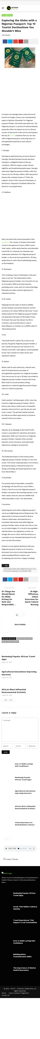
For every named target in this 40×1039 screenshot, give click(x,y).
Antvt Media (6, 35)
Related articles (9, 638)
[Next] (8, 838)
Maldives (5, 242)
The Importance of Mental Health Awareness (24, 969)
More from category (10, 641)
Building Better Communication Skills (22, 955)
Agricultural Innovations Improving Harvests (25, 792)
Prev (5, 700)
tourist (12, 135)
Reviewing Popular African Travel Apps (23, 778)
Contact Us (6, 995)
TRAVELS (10, 15)
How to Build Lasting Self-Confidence (21, 2)
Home (4, 993)
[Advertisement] (20, 92)
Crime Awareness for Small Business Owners (25, 824)
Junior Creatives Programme (19, 993)
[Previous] (5, 838)
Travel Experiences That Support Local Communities (25, 921)
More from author (25, 638)
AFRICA (4, 15)
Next (11, 700)
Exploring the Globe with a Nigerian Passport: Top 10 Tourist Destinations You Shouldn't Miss (20, 570)
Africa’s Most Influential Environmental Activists (25, 807)
